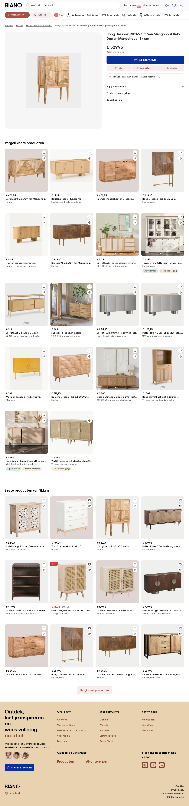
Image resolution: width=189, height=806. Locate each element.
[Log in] (181, 5)
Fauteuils (131, 15)
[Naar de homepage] (13, 5)
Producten (65, 761)
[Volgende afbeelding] (136, 233)
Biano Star (147, 730)
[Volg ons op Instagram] (145, 765)
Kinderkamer (78, 15)
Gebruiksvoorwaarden (172, 793)
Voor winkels (149, 711)
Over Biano (64, 711)
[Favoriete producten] (174, 5)
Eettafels (174, 15)
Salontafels (113, 15)
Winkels (104, 725)
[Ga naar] (53, 80)
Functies (62, 741)
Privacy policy (177, 790)
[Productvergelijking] (167, 5)
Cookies (179, 786)
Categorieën (17, 15)
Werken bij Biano (66, 725)
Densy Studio (107, 741)
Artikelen (105, 730)
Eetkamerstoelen (152, 15)
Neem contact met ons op (72, 730)
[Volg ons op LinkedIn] (162, 765)
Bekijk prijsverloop (115, 52)
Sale (61, 15)
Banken (95, 15)
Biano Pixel (147, 725)
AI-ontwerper (153, 5)
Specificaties (114, 100)
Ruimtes (42, 15)
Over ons (62, 719)
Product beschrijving (118, 93)
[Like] (44, 152)
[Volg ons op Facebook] (153, 765)
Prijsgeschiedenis (116, 86)
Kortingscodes (132, 6)
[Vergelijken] (44, 158)
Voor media (63, 735)
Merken (104, 719)
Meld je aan (148, 719)
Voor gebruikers (109, 711)
